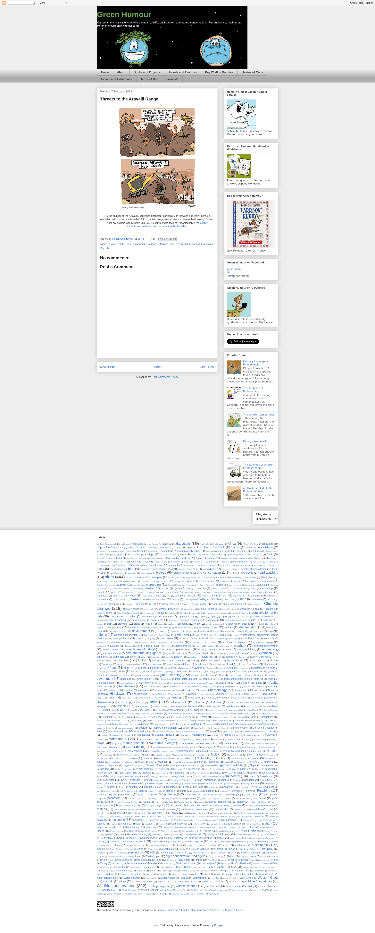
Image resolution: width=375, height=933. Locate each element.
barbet (200, 565)
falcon (133, 656)
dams (118, 627)
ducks (125, 638)
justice (198, 714)
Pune (136, 802)
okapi (110, 776)
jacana (158, 710)
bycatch (178, 588)
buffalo (219, 585)
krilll (266, 720)
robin (99, 813)
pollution (170, 794)
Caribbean (102, 595)
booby (156, 581)
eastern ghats (141, 642)
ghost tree (220, 672)
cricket (149, 623)
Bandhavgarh (272, 562)
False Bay (156, 657)
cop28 (224, 616)
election (199, 646)
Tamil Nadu (266, 848)
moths (221, 758)
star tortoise (239, 842)
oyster (147, 780)
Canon (141, 592)
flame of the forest (176, 660)
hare (214, 687)
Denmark (113, 631)
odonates (266, 772)
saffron (213, 813)
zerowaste (175, 894)
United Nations (184, 867)
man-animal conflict (150, 739)
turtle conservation (134, 863)
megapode (207, 747)
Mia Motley (215, 751)
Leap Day (248, 724)
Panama (237, 780)
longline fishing (183, 731)
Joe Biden (158, 713)
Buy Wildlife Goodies (219, 72)
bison (170, 578)
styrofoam (177, 845)
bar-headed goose (153, 565)
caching (189, 588)
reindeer (237, 805)
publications (259, 798)
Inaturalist (123, 702)
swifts (140, 849)
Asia (198, 558)
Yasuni (149, 894)
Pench (122, 787)
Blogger (218, 925)
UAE (213, 863)
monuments (164, 758)
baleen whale (239, 561)
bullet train (104, 588)
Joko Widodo (173, 714)
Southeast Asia (149, 837)
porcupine (269, 794)
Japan (110, 713)
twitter (193, 863)
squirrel (199, 841)
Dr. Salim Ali (223, 635)
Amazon (235, 547)
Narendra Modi (154, 765)
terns (233, 852)
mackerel (116, 735)
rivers (270, 809)
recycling (160, 805)
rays (139, 805)
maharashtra (199, 734)
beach (120, 569)
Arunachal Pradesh (179, 558)
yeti (156, 894)
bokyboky (118, 581)
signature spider (115, 831)
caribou (116, 596)
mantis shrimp (260, 740)
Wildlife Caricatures (258, 881)
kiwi (149, 720)
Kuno (115, 724)
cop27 (213, 616)
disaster (201, 631)
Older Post (207, 367)
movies (100, 761)
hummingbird (161, 698)
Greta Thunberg (144, 682)
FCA (219, 657)
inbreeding (138, 702)
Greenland (269, 679)
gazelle (109, 671)
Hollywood (190, 694)
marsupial (102, 747)
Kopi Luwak (236, 720)
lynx (233, 731)
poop (239, 794)
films (99, 660)
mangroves (201, 739)
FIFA (255, 657)
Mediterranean (189, 747)
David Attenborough (162, 628)
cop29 (234, 617)
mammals (117, 739)
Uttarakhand (103, 870)
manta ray (232, 739)
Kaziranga (156, 717)
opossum (163, 776)
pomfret (229, 795)
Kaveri (128, 717)
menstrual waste (268, 747)
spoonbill (141, 841)
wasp (229, 874)
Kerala (203, 716)
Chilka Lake (229, 599)
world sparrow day (240, 890)
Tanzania (101, 853)
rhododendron (221, 809)
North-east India (128, 772)
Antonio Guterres (168, 555)
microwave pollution (233, 751)
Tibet (148, 856)
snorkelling (177, 835)
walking (174, 874)
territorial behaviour (251, 852)
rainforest (225, 801)
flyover (120, 664)
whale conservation (142, 881)
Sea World (270, 820)
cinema (140, 604)
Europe (242, 653)
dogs (270, 631)
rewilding (147, 809)
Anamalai (166, 551)
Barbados (188, 565)
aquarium (230, 555)
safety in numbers (198, 813)
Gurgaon (152, 244)
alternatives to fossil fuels (210, 547)
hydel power (194, 697)
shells (202, 827)
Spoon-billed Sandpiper (119, 841)
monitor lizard (118, 758)
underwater (119, 867)
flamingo (195, 660)
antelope (149, 554)
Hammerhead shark (177, 686)
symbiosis (168, 848)
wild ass (192, 881)
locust (136, 731)
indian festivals (178, 702)
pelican (111, 787)
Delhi (128, 244)
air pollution (103, 547)
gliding (126, 675)
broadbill (192, 585)
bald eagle (197, 562)
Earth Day (253, 638)
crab (109, 623)
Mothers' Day (204, 758)
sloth (244, 831)
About (121, 72)
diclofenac (187, 631)
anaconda (152, 551)
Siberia (100, 831)
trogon (224, 860)
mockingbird (201, 755)
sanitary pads (145, 816)
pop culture (252, 794)
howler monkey (144, 698)
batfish (272, 565)
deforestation (248, 627)
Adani (165, 543)
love (212, 731)
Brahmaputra (268, 581)
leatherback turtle (265, 724)
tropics (253, 860)
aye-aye (110, 562)
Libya (195, 728)
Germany (182, 671)
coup (241, 620)
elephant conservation (265, 645)
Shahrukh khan (254, 824)
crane (137, 623)
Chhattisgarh (203, 599)
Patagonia (241, 784)
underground (102, 867)
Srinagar (227, 842)
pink (121, 791)
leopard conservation (165, 727)
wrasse (266, 890)
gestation (195, 672)
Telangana (182, 852)
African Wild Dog (250, 544)
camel (253, 588)
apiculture (203, 555)
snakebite (156, 835)
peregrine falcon (152, 787)
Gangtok (211, 668)
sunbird (226, 845)
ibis (234, 698)
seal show (150, 824)
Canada (101, 592)
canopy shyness (155, 592)
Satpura (217, 816)
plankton (170, 791)
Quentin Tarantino (185, 802)
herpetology (218, 690)
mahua (227, 734)
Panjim (263, 780)
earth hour (269, 638)
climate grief (149, 609)
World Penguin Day (199, 890)
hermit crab (189, 690)
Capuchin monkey (202, 592)
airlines (119, 547)
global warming (170, 675)
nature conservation (189, 765)
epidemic (204, 653)
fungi (143, 668)
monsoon (148, 758)
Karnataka (272, 713)
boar (273, 578)
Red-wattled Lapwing (219, 805)
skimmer (174, 831)
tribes (199, 859)
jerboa (133, 714)
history (154, 694)
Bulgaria (274, 585)
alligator (188, 548)
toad (232, 856)
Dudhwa (139, 639)
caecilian (201, 588)
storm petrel (153, 845)
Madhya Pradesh (164, 734)
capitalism (172, 592)
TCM (152, 852)
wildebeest (206, 882)
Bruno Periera (206, 585)
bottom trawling (207, 581)
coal (257, 608)
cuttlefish (260, 624)
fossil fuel (227, 664)
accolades (138, 544)
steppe (275, 842)
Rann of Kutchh (259, 802)
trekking (170, 860)
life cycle (206, 728)
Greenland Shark (106, 682)
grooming (161, 683)
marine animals (134, 743)
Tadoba (192, 849)
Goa (221, 675)
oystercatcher (161, 780)
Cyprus (100, 628)
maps (100, 743)
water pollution (132, 877)
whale (122, 881)
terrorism (270, 852)
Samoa (103, 816)
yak (108, 894)
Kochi (184, 721)
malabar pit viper (253, 735)
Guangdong (199, 683)
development (141, 631)
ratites (122, 805)
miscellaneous (161, 755)
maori (272, 740)
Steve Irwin (105, 845)
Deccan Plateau (182, 628)
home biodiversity (208, 694)
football (170, 664)
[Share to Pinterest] (175, 239)
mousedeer (270, 758)
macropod (128, 735)
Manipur (218, 739)
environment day (112, 653)
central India (219, 595)
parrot (162, 783)
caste (159, 595)
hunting (176, 697)
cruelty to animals (214, 624)
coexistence (148, 613)
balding (225, 562)
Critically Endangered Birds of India (256, 363)
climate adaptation (232, 604)
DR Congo (208, 635)
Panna (272, 780)
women (274, 886)
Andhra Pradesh (224, 551)
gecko (121, 671)
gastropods (259, 668)
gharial (207, 671)
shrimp (272, 827)
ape (193, 554)
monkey (132, 758)
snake (121, 834)
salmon (275, 813)
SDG (176, 820)
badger (147, 561)
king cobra (250, 717)
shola (232, 827)
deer (215, 627)
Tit (225, 856)
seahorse (126, 823)
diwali (241, 631)
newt (215, 769)
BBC (112, 569)
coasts (269, 608)
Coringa (183, 620)
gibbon (252, 671)
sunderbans (241, 845)
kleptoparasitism (162, 721)
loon (195, 731)
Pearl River (270, 784)
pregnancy (164, 798)
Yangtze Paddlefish (133, 894)
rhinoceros (169, 809)
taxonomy (136, 852)
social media (223, 834)
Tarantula (121, 853)
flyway (129, 664)
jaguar (199, 710)
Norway (147, 772)
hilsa (261, 690)
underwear (135, 867)
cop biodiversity (186, 616)
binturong (132, 573)
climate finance (131, 609)
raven (130, 805)
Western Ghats (268, 877)
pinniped (131, 791)
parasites (150, 783)
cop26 (202, 616)
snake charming (138, 834)
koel (193, 721)
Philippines (258, 787)
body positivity (103, 581)
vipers (226, 870)
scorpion (150, 820)
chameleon (103, 599)
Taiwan (231, 849)
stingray (118, 845)
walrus (195, 874)
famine (167, 657)
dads (109, 628)
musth (248, 762)
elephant (240, 645)
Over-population (105, 779)
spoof (100, 841)
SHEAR (166, 827)
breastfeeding (138, 585)
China (242, 599)
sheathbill (192, 827)
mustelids (238, 762)
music (200, 761)
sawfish (272, 816)
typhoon (204, 863)
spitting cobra (258, 838)
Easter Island (125, 642)
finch (108, 661)
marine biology (164, 743)
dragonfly (248, 635)
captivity (186, 592)
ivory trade (144, 709)
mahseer (216, 735)
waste (261, 874)
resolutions (119, 809)
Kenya (192, 717)
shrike (262, 827)
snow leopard (193, 834)
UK (233, 863)
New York (177, 769)
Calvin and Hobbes (238, 588)
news (206, 769)
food (138, 664)
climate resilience (207, 609)
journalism (187, 714)
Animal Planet (272, 551)
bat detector (259, 565)
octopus (241, 772)
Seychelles (237, 823)
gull (233, 682)
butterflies (149, 588)
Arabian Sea (244, 555)
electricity (210, 646)
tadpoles (204, 849)
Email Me (172, 79)
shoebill (222, 827)
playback (237, 791)
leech (111, 728)
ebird (153, 642)
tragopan (274, 856)
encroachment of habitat (138, 649)
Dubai (115, 639)
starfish (252, 841)
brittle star (180, 585)
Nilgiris (258, 769)
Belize (234, 569)
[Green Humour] (228, 272)
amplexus (101, 551)
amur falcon (137, 551)
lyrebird (241, 731)
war (205, 874)
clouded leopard (228, 609)
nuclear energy (162, 773)
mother (187, 758)
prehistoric (177, 798)
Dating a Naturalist (254, 441)
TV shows (181, 863)
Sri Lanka (214, 841)
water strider (151, 878)
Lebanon (101, 728)
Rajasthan (105, 248)
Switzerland (153, 849)
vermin (174, 871)
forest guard (201, 664)
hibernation (240, 690)
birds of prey (155, 577)
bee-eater (193, 569)
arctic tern (115, 558)
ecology (268, 642)
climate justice (166, 608)
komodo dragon (205, 721)
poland (114, 795)
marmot (271, 743)
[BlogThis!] (163, 239)
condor (235, 613)
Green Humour (124, 14)
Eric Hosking (219, 653)
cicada (129, 604)
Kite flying (137, 720)
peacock (254, 783)
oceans (217, 772)
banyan (136, 565)
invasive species (212, 706)
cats (193, 595)
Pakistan (197, 780)
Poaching (263, 790)
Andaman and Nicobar (187, 551)
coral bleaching (117, 620)
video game (201, 871)
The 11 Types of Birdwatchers (253, 389)
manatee (172, 740)
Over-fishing (266, 776)
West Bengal (246, 878)
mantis (245, 739)
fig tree (265, 656)
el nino (167, 646)
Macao (261, 731)
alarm (130, 548)
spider (220, 837)
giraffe (271, 671)
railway (212, 801)
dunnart (182, 639)
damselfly (133, 627)
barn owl (211, 565)
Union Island (166, 867)
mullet (151, 762)
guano (212, 683)
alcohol (153, 548)
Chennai (174, 599)
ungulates (149, 867)
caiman (214, 588)
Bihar (103, 572)
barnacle (224, 565)
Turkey (103, 863)
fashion (178, 656)
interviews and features (184, 706)
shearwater (179, 827)
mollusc (260, 754)
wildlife (219, 881)
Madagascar (143, 734)
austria (272, 558)
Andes (209, 551)
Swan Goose (116, 849)
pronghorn (215, 798)
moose (176, 758)
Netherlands (129, 769)
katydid (118, 717)
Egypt (157, 646)
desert (124, 631)
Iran (257, 706)
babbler (134, 561)
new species (146, 768)
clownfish (245, 609)
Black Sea (195, 578)
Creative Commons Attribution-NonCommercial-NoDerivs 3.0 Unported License (200, 910)
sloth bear (256, 831)
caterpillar (180, 595)
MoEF (215, 754)
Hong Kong (267, 693)
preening (152, 798)
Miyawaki (176, 755)
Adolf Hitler (204, 544)
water (272, 874)
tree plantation (144, 860)
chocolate (271, 599)
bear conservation (163, 569)
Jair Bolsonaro (250, 710)
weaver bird (199, 877)
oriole (209, 776)
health (100, 690)
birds (121, 244)
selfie (195, 824)
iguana (271, 697)
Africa (232, 543)
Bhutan (274, 569)
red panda (175, 805)
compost (224, 613)
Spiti (246, 838)
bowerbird (236, 581)
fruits (126, 668)
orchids (199, 776)
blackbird (208, 578)
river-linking (256, 809)
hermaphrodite (172, 690)
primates (191, 798)
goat (231, 675)
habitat (258, 682)
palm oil (225, 780)
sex (203, 823)
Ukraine (244, 863)
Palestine (211, 780)
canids (113, 592)
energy (201, 650)
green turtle (253, 679)
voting (99, 874)
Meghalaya (223, 747)
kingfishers (267, 716)
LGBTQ (186, 728)
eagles (240, 638)
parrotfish (174, 784)
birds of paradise (135, 577)
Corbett (172, 620)
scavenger (102, 819)
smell (276, 831)
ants (181, 554)
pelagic (100, 787)
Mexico (202, 751)
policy (140, 795)
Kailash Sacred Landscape (225, 714)
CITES (152, 604)
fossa (215, 664)
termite (224, 853)
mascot (115, 747)
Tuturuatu (167, 863)
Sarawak (181, 816)
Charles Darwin (119, 599)
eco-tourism (210, 642)
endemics (186, 649)
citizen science (169, 604)
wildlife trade (213, 886)
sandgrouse (130, 816)
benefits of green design (254, 569)
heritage (159, 690)
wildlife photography (159, 886)
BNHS (264, 577)
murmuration (187, 762)
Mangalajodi (185, 740)
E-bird (204, 638)
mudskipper (129, 762)
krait (258, 721)
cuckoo (246, 623)
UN (273, 863)
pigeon (271, 787)
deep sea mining (201, 628)
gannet (221, 668)
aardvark (100, 544)
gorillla (272, 675)
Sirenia (164, 831)
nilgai (234, 769)
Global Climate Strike (145, 675)
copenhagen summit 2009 (263, 617)
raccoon (200, 802)
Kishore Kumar (113, 721)
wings (228, 886)
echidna (162, 642)
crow (197, 623)
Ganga (198, 668)
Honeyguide (251, 694)
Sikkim (129, 831)
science (119, 819)
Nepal (253, 765)
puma (127, 802)
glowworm (195, 675)
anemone (242, 551)
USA (234, 867)
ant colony (104, 555)
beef (205, 569)
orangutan (176, 776)
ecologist (257, 642)
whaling (179, 881)
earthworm (101, 642)
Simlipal (141, 831)
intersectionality (160, 706)
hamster (195, 687)
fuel (135, 668)
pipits (142, 791)
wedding (216, 878)
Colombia (183, 613)
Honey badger (236, 694)
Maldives (100, 740)
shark (268, 823)
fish (126, 660)
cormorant (196, 620)
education (127, 646)
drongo (274, 635)
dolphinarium (149, 635)
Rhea (157, 809)
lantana (210, 724)
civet (185, 604)
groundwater (175, 683)
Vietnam (214, 870)
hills (172, 244)
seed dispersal (178, 823)
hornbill (112, 697)
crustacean (232, 623)
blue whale (250, 577)
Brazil (123, 584)
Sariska (191, 816)
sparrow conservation (200, 838)
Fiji (274, 657)
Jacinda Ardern (173, 710)
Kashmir (106, 717)
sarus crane (204, 816)
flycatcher (107, 664)
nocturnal (270, 769)
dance (145, 627)
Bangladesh (121, 565)
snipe (166, 835)
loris (203, 731)
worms (255, 890)
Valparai (141, 870)
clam (214, 604)
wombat (262, 886)
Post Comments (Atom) (165, 376)
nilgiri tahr (245, 769)
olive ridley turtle (137, 776)
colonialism (197, 613)
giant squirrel (236, 671)
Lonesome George (163, 731)
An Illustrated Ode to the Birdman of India (258, 489)
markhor (247, 743)
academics (124, 544)
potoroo (131, 798)
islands (274, 706)
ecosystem (101, 646)
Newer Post (108, 367)
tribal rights (184, 859)
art (162, 558)
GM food (209, 675)
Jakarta (265, 710)
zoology (212, 894)
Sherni (212, 827)
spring (165, 841)
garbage (233, 668)
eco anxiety (195, 642)
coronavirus (212, 620)
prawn (141, 798)
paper (99, 784)
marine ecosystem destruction (199, 743)
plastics (209, 790)
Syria (182, 849)
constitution (147, 617)
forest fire (183, 664)
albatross (141, 547)
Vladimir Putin (241, 870)
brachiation (252, 581)
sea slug (258, 820)
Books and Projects (147, 72)
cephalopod (238, 596)
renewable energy (265, 805)
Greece (216, 679)
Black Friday (182, 578)
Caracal (230, 592)
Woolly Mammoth (129, 890)
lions (99, 731)
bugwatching (251, 585)
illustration (104, 702)
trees (158, 859)
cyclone (271, 624)
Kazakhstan (141, 717)
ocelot (230, 773)
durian (193, 638)
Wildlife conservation (116, 885)
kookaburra (221, 721)
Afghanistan (218, 544)
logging (147, 731)
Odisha (253, 772)
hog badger (176, 694)
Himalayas (117, 693)
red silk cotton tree (196, 805)
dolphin (102, 634)
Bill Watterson (117, 573)
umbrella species (260, 863)
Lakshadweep (160, 724)
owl (122, 779)
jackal (189, 710)
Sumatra (201, 845)
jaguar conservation (216, 710)
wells (234, 878)
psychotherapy (242, 798)
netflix (117, 769)
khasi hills (237, 717)
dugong (151, 638)
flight (229, 660)
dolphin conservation (126, 634)
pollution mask (192, 794)
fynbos (167, 668)
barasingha (174, 565)
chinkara (257, 599)
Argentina (130, 558)
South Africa (106, 838)
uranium (201, 867)
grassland (125, 678)
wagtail (163, 874)
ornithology (232, 776)
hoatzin (163, 694)
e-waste (215, 639)
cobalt (99, 613)
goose (260, 675)
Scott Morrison (163, 820)
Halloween (156, 686)
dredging (261, 635)
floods (239, 660)
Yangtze (117, 894)
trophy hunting (238, 860)
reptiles (102, 809)
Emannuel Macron (110, 650)
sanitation (159, 816)
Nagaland (113, 765)
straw (165, 845)
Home (105, 72)
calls (223, 588)
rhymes (236, 809)
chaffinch (271, 596)
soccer (209, 835)
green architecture (233, 679)
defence (228, 627)
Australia (258, 558)
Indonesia (216, 702)
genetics (158, 672)
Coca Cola (121, 613)
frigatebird (269, 664)
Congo (245, 613)
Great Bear (166, 679)
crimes (160, 624)
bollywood (131, 581)
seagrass (113, 824)
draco (236, 635)
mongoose (102, 758)
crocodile (183, 623)
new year (164, 769)
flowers (274, 660)
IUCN (122, 710)
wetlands (108, 881)
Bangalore (105, 565)
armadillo (143, 558)
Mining (144, 754)
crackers (123, 623)
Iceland (243, 698)
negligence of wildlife (228, 765)
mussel (226, 762)
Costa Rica (230, 620)
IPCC (248, 706)
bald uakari (212, 561)
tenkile (208, 853)
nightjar (224, 769)
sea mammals (229, 819)
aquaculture (217, 555)
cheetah (134, 599)
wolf (249, 886)
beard (181, 569)
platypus (224, 791)
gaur (272, 668)
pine (114, 791)
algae (178, 547)
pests (186, 787)
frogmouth (101, 668)
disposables (228, 631)
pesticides (171, 786)
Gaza (99, 672)
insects (121, 706)
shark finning (132, 827)
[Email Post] (152, 238)
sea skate (247, 820)
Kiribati (100, 721)
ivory (132, 710)
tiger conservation (178, 856)
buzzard (165, 588)
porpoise (101, 798)
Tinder (217, 856)
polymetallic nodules (213, 795)
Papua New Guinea (116, 783)
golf (239, 675)
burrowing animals (121, 588)
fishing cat (157, 660)
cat (168, 595)
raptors (109, 805)
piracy (151, 791)
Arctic (270, 554)
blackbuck (220, 577)
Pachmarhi (175, 780)
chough (100, 604)
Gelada (134, 672)
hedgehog (127, 690)
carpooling (147, 596)
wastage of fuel (246, 874)
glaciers (101, 675)
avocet (100, 562)
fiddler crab (244, 657)
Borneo (177, 581)
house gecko (128, 698)
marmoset (259, 743)
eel (138, 646)
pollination (152, 794)
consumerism (164, 616)
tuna (276, 860)
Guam (187, 683)
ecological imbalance (235, 642)
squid (188, 841)
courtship (268, 620)
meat (166, 747)
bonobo (145, 581)
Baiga (186, 562)
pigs (98, 791)
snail (110, 834)
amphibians (266, 547)
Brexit (170, 585)
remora (249, 805)
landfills (174, 724)
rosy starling (153, 812)
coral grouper (139, 620)
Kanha (259, 713)
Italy (114, 710)
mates (129, 747)
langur (197, 724)
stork (141, 845)
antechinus (135, 555)
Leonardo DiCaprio (126, 728)
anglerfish (256, 551)
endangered (168, 649)
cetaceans (254, 595)
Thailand (100, 856)
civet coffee (200, 604)
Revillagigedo (134, 809)
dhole (161, 631)
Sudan (190, 845)
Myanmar (259, 762)
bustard (136, 588)
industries (269, 702)
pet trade (198, 786)
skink (199, 831)
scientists (137, 820)
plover (249, 791)
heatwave (113, 690)
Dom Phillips (164, 635)
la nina (135, 724)
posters (115, 798)
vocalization (259, 871)
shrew (252, 827)
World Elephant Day (152, 890)
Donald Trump (181, 634)
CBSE (205, 596)
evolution (265, 653)
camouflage (266, 588)
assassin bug (227, 558)
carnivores (130, 595)
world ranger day (220, 890)
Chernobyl (188, 599)
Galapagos (186, 668)
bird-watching (269, 572)
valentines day (124, 870)
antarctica (118, 554)
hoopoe (100, 698)
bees (213, 569)
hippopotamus (139, 694)
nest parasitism (270, 765)
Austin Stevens (243, 558)
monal (272, 755)
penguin (133, 786)
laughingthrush (225, 724)
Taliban (253, 849)
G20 (176, 668)
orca (188, 776)
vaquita (153, 870)
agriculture (267, 543)
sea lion (201, 820)
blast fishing (235, 578)
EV (254, 653)
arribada (154, 558)
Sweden (129, 849)
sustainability (261, 845)
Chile (217, 599)
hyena (179, 244)
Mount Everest (237, 758)
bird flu (233, 573)
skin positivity (187, 831)
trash (102, 860)
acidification (153, 544)
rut (185, 813)
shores (242, 827)
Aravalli (113, 244)
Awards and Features (182, 72)
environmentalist (178, 653)
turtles (153, 863)
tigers (201, 856)
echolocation (177, 642)
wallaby (185, 874)
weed (225, 878)
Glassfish (114, 675)
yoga (164, 893)
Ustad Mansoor (250, 867)
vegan (165, 871)
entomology (270, 649)
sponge (271, 838)
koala (175, 721)
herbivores (143, 690)
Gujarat (222, 682)
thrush (138, 856)
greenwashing (125, 683)
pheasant (227, 786)
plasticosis (197, 791)
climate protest (188, 609)
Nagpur (127, 765)
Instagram (141, 706)
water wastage (169, 878)
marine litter (231, 743)
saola (170, 816)
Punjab (146, 801)
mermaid (152, 751)
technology (167, 852)
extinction (118, 656)
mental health (118, 751)
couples (252, 620)
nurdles (193, 773)
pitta (160, 791)
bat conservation (241, 565)
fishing (142, 660)
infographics (103, 706)
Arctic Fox (101, 558)
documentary (256, 631)
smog (102, 835)
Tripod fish (213, 860)
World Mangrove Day (177, 890)
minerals (133, 755)
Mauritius (157, 747)
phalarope (214, 787)
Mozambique (114, 762)
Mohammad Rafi (234, 755)
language (186, 724)
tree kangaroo (124, 860)
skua (208, 831)
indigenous (199, 702)
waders (150, 874)
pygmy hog (159, 802)
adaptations (182, 543)
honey (222, 694)
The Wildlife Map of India (258, 414)
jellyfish (122, 713)
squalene (177, 842)
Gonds (248, 675)
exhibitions (102, 656)
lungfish (223, 731)
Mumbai (162, 761)
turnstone (116, 863)
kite (125, 720)
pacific (186, 780)
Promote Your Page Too (238, 276)
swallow (101, 849)
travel (111, 860)
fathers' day (207, 656)
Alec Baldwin (165, 548)
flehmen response (214, 661)
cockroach (134, 613)
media (175, 747)
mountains (207, 244)
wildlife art (234, 881)
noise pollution (105, 772)
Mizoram (188, 755)
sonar (275, 835)
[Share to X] (167, 239)
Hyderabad (212, 697)
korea (249, 721)
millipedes (107, 755)
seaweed (163, 824)
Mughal (141, 762)
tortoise (252, 856)
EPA (193, 653)
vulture (109, 874)
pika (106, 791)
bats (100, 568)
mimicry (120, 754)
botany (188, 581)
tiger (157, 856)
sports (155, 841)
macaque (273, 731)
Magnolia (184, 735)
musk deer (213, 761)
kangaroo (246, 713)
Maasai (251, 731)
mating (141, 747)
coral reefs (157, 620)
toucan (263, 856)
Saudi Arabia (245, 816)
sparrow (178, 837)
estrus (231, 653)
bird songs (247, 572)
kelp (168, 717)
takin (242, 849)
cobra (109, 613)
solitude (266, 835)
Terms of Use (149, 79)
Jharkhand (144, 714)
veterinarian (186, 871)
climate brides (253, 604)
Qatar (170, 802)
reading (149, 805)
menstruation (102, 751)
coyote (100, 624)
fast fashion (191, 657)
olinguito (121, 776)
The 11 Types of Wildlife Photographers (258, 466)
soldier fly (254, 835)
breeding (154, 584)
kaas (207, 714)
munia (175, 762)
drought (104, 638)
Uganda (224, 863)
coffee (161, 613)
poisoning (102, 794)
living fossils (113, 731)
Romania (139, 813)
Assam (211, 558)
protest (227, 798)
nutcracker (204, 773)
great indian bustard (185, 678)
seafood (101, 823)
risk (245, 809)
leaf (239, 724)
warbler (217, 874)
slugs (268, 831)
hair (145, 687)
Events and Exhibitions (116, 79)
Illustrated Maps (252, 72)
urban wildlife (216, 867)
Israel (105, 710)
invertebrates (233, 706)
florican (262, 660)
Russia (174, 812)
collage (172, 613)
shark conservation (107, 827)
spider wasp (235, 838)
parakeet (136, 783)
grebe (206, 679)
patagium (228, 784)
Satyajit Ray (229, 816)
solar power (242, 835)
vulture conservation (130, 874)
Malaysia (270, 734)
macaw (105, 735)
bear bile (145, 569)
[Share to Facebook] (171, 239)
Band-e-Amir (256, 562)
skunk (218, 831)
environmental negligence (144, 653)
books (166, 581)
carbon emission (263, 592)
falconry (144, 657)
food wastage (155, 664)
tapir (110, 852)
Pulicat (118, 802)
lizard (125, 731)
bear (131, 568)
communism (210, 613)
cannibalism (128, 592)
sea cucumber (187, 820)
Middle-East (255, 751)
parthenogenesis (189, 784)
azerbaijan (122, 562)
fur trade (154, 668)
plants (182, 790)
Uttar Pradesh (268, 867)
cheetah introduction (155, 599)
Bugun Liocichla (234, 585)
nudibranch (179, 772)
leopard (195, 244)
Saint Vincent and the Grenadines (252, 813)
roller (128, 812)
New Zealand (193, 769)
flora (251, 660)
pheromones (244, 787)
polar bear (126, 794)
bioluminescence (183, 572)
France (255, 664)
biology (161, 572)
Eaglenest (227, 639)
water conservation (107, 877)
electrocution (224, 646)
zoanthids (201, 894)
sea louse (212, 820)
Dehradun (270, 628)
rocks (107, 813)
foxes (242, 664)
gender (146, 671)
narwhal (171, 766)
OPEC (152, 776)
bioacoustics (146, 573)
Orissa (218, 776)
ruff (165, 813)
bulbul (263, 585)
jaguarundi (234, 710)
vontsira (271, 871)
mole (249, 754)
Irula (264, 706)
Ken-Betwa (180, 717)
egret (147, 646)
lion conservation (239, 727)
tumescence (264, 860)
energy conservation (219, 649)
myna (270, 761)
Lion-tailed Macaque (264, 727)
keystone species (221, 717)
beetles (224, 569)
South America (125, 837)
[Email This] (160, 239)
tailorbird (218, 849)
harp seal (224, 687)
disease (214, 631)
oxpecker (135, 780)
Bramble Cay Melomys (107, 585)
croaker (170, 624)
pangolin (249, 779)
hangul (206, 687)
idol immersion (257, 698)
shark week (152, 827)
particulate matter (210, 783)
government (139, 244)
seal (137, 823)
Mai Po (239, 735)
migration (271, 750)
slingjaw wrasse (231, 831)
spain (167, 838)
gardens (246, 668)
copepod (101, 620)
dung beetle (166, 638)
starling (264, 841)
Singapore (152, 831)
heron (203, 690)
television (197, 853)
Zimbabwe (188, 894)
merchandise (135, 750)
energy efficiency (246, 649)
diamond (174, 631)
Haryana (163, 244)
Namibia (138, 766)
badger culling (161, 562)
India (187, 244)
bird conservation (209, 572)
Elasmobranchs (183, 646)
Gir (261, 671)
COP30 (244, 617)
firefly (117, 660)
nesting (104, 768)
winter (238, 886)
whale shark (164, 881)
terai (216, 853)
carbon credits (244, 592)
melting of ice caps (244, 747)
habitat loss (127, 686)
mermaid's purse (166, 751)
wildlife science (186, 886)
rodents (117, 812)
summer (213, 845)
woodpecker (108, 889)
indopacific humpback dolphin (244, 702)
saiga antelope (226, 813)
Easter (113, 642)
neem (207, 766)
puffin (108, 801)
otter (251, 776)
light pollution (220, 728)
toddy (241, 856)
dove (198, 635)
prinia (204, 798)
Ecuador (114, 646)
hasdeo (260, 687)
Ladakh (145, 724)
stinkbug (131, 845)
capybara (218, 592)
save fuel (259, 816)
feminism (230, 656)
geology (169, 672)
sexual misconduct (219, 824)
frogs (113, 667)
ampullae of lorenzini (118, 551)
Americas (251, 547)
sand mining (115, 816)
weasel (185, 878)
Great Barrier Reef (147, 679)
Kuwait (125, 724)
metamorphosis (186, 751)
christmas (113, 604)
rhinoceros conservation (194, 809)
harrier (235, 686)
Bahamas (175, 562)
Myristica (100, 766)
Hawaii (271, 686)
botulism (223, 581)
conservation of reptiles (123, 616)
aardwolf (112, 544)
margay (115, 743)
